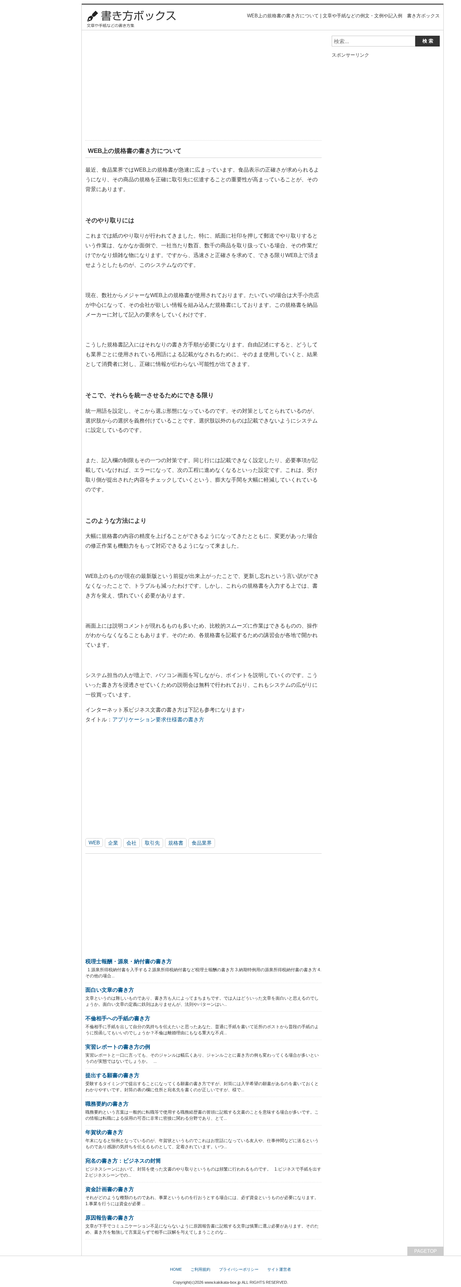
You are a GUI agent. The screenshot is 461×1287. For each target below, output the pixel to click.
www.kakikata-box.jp (223, 1282)
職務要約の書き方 (107, 1104)
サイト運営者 (279, 1269)
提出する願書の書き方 (112, 1075)
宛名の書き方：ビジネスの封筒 (123, 1161)
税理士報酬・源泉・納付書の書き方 (128, 961)
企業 (113, 843)
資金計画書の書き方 (109, 1189)
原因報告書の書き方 (109, 1218)
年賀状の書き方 (104, 1132)
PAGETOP (425, 1251)
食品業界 (202, 843)
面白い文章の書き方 (109, 990)
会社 (131, 843)
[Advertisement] (203, 86)
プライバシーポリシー (239, 1269)
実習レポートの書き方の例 (117, 1047)
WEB (94, 842)
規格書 (175, 843)
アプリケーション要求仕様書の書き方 (158, 719)
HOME (176, 1269)
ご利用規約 (200, 1269)
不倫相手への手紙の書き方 (117, 1018)
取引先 (152, 843)
